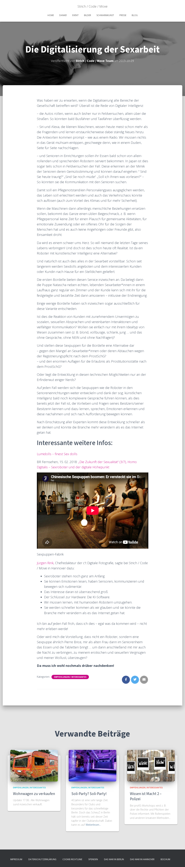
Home (51, 15)
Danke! (63, 15)
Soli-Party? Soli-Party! (89, 793)
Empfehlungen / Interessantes (70, 677)
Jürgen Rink (45, 563)
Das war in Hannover (142, 859)
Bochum (165, 859)
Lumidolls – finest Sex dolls (57, 454)
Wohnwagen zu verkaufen (34, 793)
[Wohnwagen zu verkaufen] (34, 765)
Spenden (93, 859)
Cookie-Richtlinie (72, 859)
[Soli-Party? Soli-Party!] (92, 765)
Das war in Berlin (114, 859)
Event (75, 15)
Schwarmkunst (105, 15)
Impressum (16, 859)
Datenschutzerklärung (42, 859)
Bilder (87, 15)
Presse (122, 15)
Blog (135, 15)
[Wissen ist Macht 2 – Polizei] (151, 765)
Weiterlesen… (93, 824)
